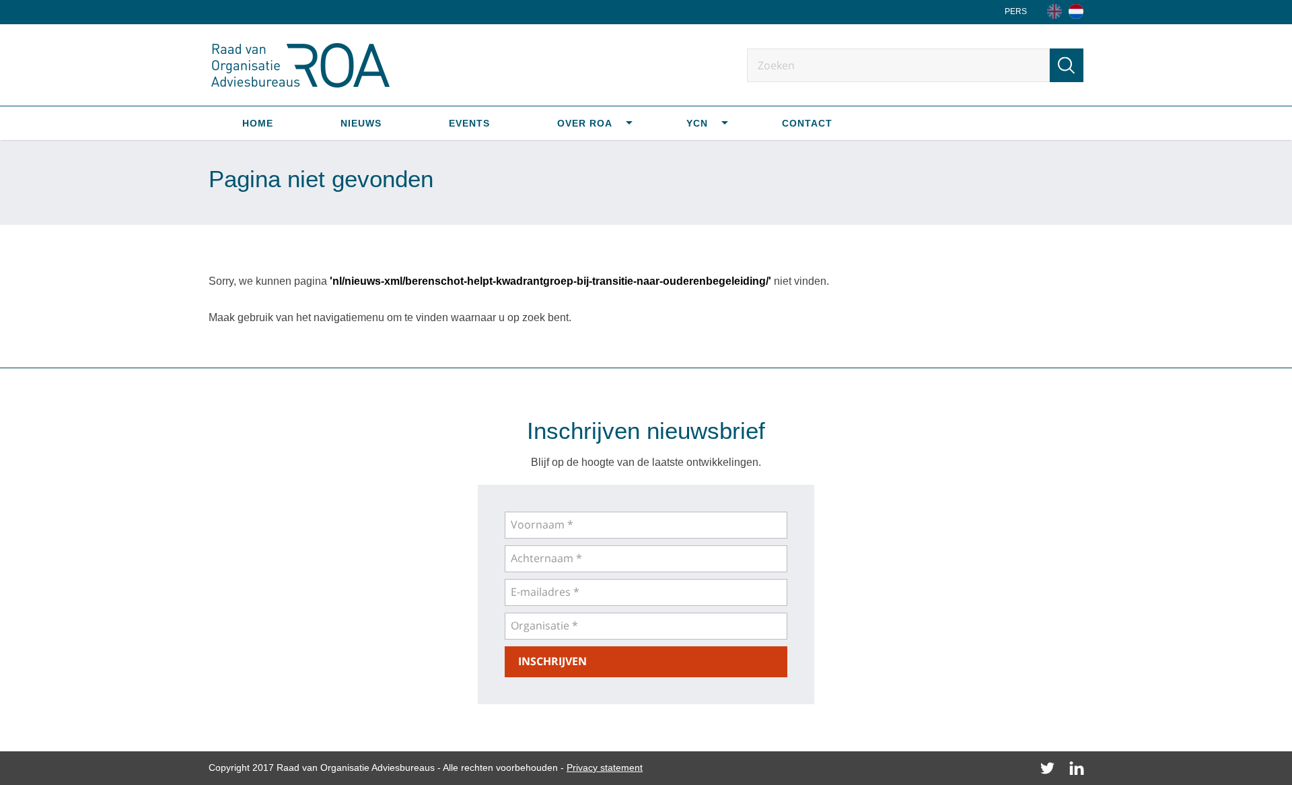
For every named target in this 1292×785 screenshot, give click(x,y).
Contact (807, 123)
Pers (1016, 11)
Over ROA (584, 123)
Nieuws (361, 123)
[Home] (1076, 11)
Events (469, 123)
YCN (697, 123)
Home (257, 123)
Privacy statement (605, 767)
